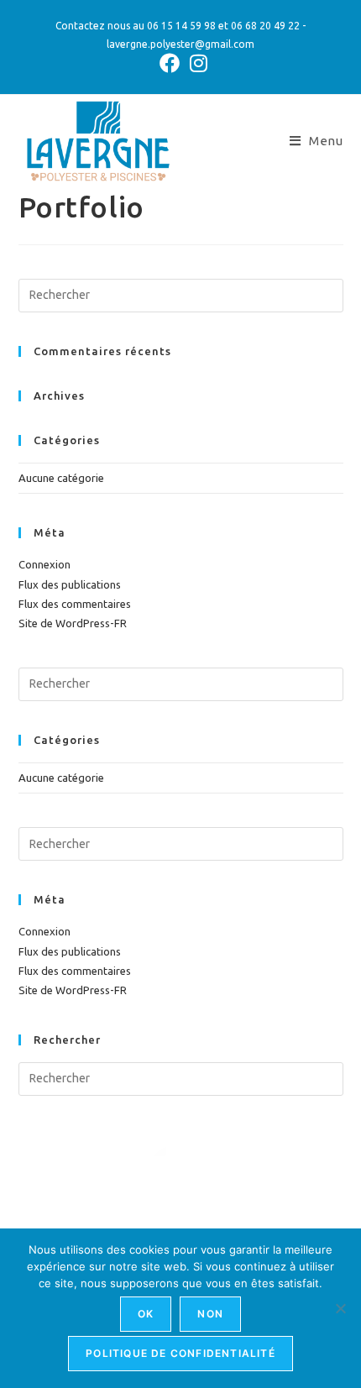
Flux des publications (69, 584)
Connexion (44, 564)
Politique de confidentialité (180, 1353)
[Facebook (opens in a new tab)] (169, 63)
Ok (146, 1313)
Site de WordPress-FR (72, 623)
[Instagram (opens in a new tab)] (196, 63)
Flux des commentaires (74, 604)
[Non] (340, 1308)
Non (210, 1313)
